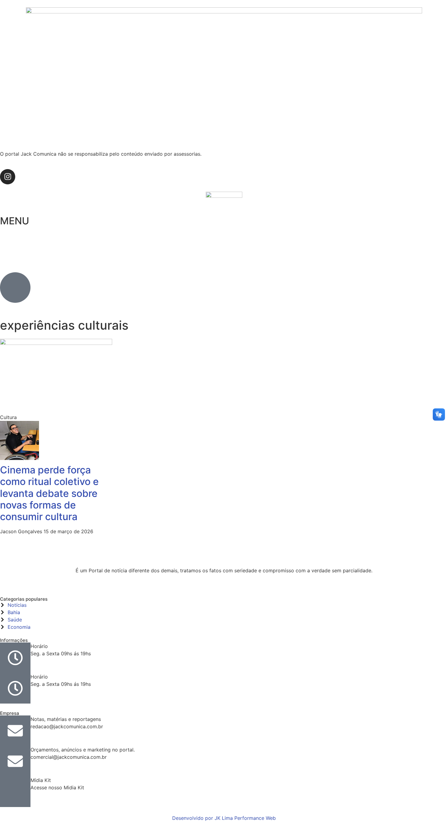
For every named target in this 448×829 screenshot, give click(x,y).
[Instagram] (7, 176)
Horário (39, 646)
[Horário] (15, 658)
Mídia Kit (40, 780)
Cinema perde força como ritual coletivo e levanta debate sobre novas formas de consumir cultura (49, 493)
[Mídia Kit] (15, 792)
